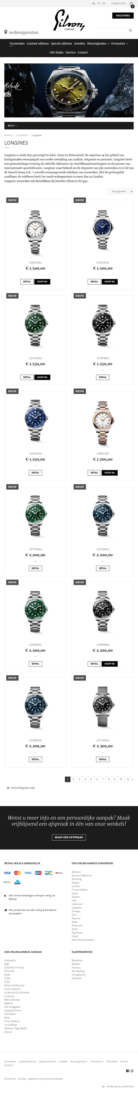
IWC (74, 900)
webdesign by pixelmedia (119, 1086)
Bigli (6, 964)
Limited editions (38, 43)
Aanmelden (118, 3)
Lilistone (9, 996)
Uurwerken (17, 43)
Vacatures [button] (123, 15)
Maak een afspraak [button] (69, 837)
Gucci (75, 893)
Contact (83, 52)
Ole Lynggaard (12, 1006)
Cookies (21, 1078)
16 (128, 779)
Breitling (77, 879)
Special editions (61, 43)
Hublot (75, 896)
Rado (74, 922)
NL (93, 3)
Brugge (83, 181)
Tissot (75, 936)
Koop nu (42, 281)
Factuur (76, 967)
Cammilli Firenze (14, 967)
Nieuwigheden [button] (97, 43)
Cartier (76, 886)
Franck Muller (80, 889)
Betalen (76, 964)
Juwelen (79, 43)
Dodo (7, 974)
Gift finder (57, 52)
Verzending (78, 971)
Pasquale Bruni (12, 1010)
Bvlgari (75, 882)
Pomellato (10, 1014)
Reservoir (77, 925)
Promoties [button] (118, 43)
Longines (77, 907)
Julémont (77, 904)
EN (103, 3)
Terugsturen (79, 974)
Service (70, 52)
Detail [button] (27, 281)
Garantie (77, 978)
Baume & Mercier (82, 875)
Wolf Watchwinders (83, 939)
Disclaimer (10, 1078)
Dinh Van (9, 971)
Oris (74, 914)
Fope (7, 978)
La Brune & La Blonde (16, 992)
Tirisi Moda (10, 1024)
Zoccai (8, 1031)
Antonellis (10, 960)
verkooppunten (23, 32)
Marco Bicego (12, 999)
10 (121, 779)
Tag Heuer (77, 932)
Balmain (76, 871)
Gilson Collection (14, 985)
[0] (130, 3)
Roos (7, 1017)
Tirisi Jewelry (11, 1021)
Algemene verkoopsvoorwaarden (45, 1078)
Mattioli (8, 1003)
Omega (76, 911)
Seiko (75, 929)
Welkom (8, 135)
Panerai (76, 918)
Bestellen (77, 960)
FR (98, 3)
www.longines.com (22, 787)
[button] (7, 90)
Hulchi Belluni (12, 989)
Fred (7, 981)
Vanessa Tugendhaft (15, 1028)
